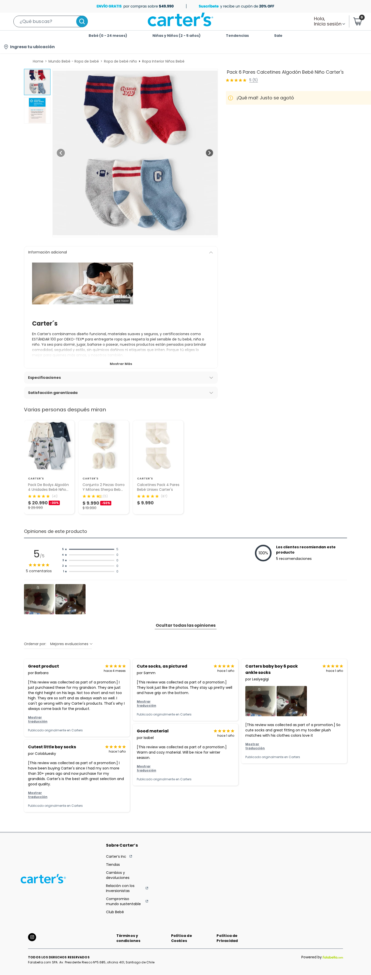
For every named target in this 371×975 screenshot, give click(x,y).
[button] (50, 21)
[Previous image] (61, 153)
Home (38, 61)
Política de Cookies (181, 938)
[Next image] (209, 153)
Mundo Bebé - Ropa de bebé (73, 61)
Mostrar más (121, 363)
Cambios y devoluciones (117, 875)
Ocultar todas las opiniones (186, 625)
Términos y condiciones (128, 938)
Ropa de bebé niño (120, 61)
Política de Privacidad (227, 938)
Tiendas (113, 864)
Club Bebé (115, 911)
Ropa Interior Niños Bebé (163, 61)
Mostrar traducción (37, 719)
